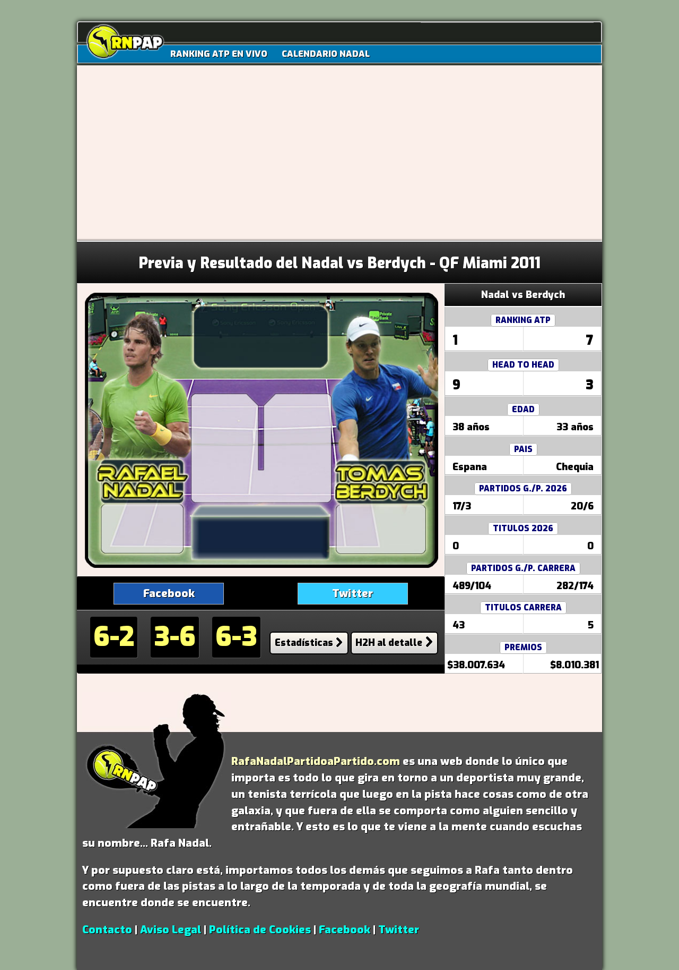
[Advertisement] (339, 161)
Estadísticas (304, 642)
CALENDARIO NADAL (326, 53)
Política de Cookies (260, 929)
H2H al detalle (388, 642)
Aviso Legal (170, 929)
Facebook (169, 593)
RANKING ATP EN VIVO (218, 53)
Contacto (107, 929)
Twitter (352, 593)
